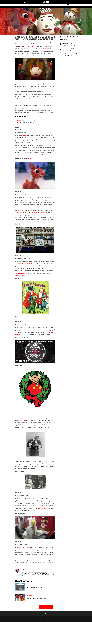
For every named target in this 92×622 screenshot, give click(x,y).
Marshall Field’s (18, 329)
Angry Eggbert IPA (44, 154)
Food (58, 5)
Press (50, 617)
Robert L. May (25, 202)
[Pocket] (71, 36)
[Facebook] (64, 36)
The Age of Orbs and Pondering (34, 587)
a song (43, 335)
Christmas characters (28, 500)
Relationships (45, 5)
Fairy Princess (36, 498)
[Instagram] (77, 36)
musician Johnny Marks (20, 212)
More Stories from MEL (46, 607)
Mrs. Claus (46, 49)
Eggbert (24, 135)
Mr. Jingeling (23, 420)
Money (52, 5)
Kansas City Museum (42, 508)
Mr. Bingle (31, 263)
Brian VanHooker (29, 7)
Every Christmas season (44, 199)
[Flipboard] (67, 36)
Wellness (63, 5)
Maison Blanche (21, 263)
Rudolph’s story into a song (36, 212)
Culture (24, 5)
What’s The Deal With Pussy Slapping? (25, 120)
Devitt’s (37, 84)
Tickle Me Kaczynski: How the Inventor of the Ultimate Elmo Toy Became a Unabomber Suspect (40, 597)
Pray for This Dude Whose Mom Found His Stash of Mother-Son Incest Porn (32, 118)
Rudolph (33, 197)
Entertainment (31, 5)
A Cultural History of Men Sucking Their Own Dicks (27, 122)
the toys (34, 417)
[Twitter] (61, 36)
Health (39, 5)
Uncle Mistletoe (34, 329)
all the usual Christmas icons (29, 46)
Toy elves (47, 48)
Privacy (46, 617)
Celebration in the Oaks (21, 273)
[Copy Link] (74, 36)
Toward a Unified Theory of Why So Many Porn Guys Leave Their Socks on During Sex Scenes (35, 124)
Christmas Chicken (25, 547)
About (42, 617)
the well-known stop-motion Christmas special (42, 214)
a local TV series (51, 335)
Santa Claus (38, 49)
